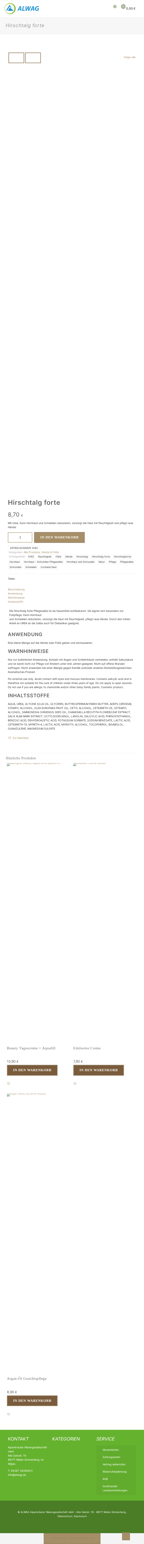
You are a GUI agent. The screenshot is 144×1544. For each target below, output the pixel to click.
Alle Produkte (32, 552)
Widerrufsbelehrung (115, 1471)
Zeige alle (130, 57)
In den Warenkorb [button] (32, 1070)
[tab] (72, 589)
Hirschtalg (82, 556)
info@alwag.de (17, 1474)
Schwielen (31, 567)
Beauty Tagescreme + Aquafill (31, 1048)
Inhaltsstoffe (15, 601)
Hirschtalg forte (101, 556)
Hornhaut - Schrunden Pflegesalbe (43, 561)
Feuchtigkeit (45, 556)
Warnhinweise (16, 597)
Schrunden (15, 567)
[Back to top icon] (126, 1536)
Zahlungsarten (111, 1457)
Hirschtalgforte (122, 556)
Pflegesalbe (126, 561)
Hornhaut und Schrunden (80, 561)
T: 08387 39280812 (20, 1470)
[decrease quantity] (12, 537)
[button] (18, 738)
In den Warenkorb (59, 537)
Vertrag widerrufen (114, 1464)
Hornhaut (15, 561)
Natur (102, 561)
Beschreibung (16, 589)
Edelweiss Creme (87, 1048)
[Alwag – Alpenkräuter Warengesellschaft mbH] (22, 8)
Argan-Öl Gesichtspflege (27, 1378)
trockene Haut (49, 567)
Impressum (80, 1516)
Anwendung (15, 593)
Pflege (112, 561)
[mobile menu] (95, 8)
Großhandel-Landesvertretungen (115, 1488)
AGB (105, 1478)
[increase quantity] (28, 537)
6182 (31, 556)
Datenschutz (65, 1516)
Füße (58, 556)
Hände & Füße (50, 552)
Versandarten (111, 1449)
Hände (68, 556)
